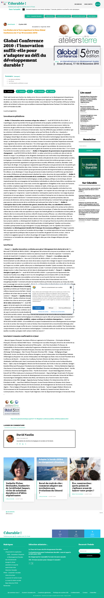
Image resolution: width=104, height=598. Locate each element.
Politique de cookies (43, 311)
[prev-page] (30, 563)
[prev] (95, 9)
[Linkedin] (22, 443)
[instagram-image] (6, 522)
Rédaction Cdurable (77, 494)
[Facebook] (17, 443)
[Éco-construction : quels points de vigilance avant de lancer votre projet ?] (85, 468)
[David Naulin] (5, 24)
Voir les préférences (65, 308)
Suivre (101, 512)
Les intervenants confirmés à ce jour (18, 83)
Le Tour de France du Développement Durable (45, 549)
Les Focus (11, 81)
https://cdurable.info (22, 438)
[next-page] (32, 563)
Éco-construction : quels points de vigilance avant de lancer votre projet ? (89, 189)
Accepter (38, 308)
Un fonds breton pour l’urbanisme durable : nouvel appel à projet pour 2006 (50, 553)
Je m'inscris (89, 555)
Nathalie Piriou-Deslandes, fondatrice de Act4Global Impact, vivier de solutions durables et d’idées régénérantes (88, 99)
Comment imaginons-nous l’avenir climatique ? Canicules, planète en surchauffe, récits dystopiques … (53, 9)
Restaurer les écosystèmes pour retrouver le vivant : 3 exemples (89, 219)
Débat (57, 61)
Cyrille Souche (10, 499)
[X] (25, 443)
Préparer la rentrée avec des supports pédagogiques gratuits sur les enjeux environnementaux (89, 127)
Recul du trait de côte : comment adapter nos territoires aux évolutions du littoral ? (89, 109)
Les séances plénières (14, 79)
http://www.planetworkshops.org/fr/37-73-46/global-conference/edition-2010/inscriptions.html (39, 419)
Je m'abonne (90, 150)
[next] (98, 9)
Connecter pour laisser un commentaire (14, 427)
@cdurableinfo (10, 512)
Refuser (51, 308)
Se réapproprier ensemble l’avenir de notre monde (47, 557)
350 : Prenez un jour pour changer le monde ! (45, 560)
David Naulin (11, 24)
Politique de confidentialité (58, 311)
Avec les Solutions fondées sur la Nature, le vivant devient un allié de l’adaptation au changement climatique (89, 212)
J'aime (60, 530)
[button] (71, 287)
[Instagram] (20, 443)
